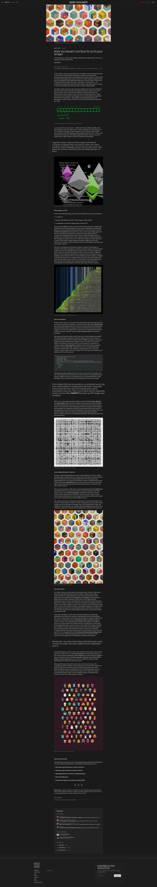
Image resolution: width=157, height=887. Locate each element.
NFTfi (56, 659)
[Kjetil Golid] (78, 845)
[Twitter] (51, 870)
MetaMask (70, 482)
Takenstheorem (72, 68)
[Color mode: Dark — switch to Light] (147, 2)
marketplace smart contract (84, 620)
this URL (69, 347)
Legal (35, 878)
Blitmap (98, 401)
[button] (2, 2)
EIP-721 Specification (61, 777)
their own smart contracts (81, 657)
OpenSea (90, 68)
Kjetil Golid (60, 68)
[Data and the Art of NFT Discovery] (78, 838)
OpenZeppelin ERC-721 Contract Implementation (70, 773)
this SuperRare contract (73, 345)
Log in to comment (58, 797)
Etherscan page (73, 492)
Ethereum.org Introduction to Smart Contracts (69, 767)
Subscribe (141, 2)
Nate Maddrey (57, 62)
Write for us (36, 877)
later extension (82, 331)
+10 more (100, 68)
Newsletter (36, 870)
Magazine (7, 2)
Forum (13, 2)
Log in (153, 2)
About (35, 873)
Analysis (64, 48)
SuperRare (95, 68)
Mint (80, 68)
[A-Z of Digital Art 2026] (78, 834)
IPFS (58, 378)
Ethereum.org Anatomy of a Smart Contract (69, 770)
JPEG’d (98, 657)
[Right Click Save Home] (37, 865)
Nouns (93, 401)
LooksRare (86, 597)
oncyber (80, 655)
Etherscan (99, 489)
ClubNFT (74, 393)
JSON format (99, 324)
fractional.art (80, 653)
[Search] (149, 2)
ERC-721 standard (61, 232)
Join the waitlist (37, 872)
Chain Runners (61, 403)
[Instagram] (49, 870)
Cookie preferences (38, 882)
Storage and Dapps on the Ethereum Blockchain (70, 780)
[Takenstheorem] (78, 850)
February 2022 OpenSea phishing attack (89, 632)
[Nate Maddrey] (78, 847)
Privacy (35, 880)
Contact (35, 875)
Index (17, 2)
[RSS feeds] (47, 870)
